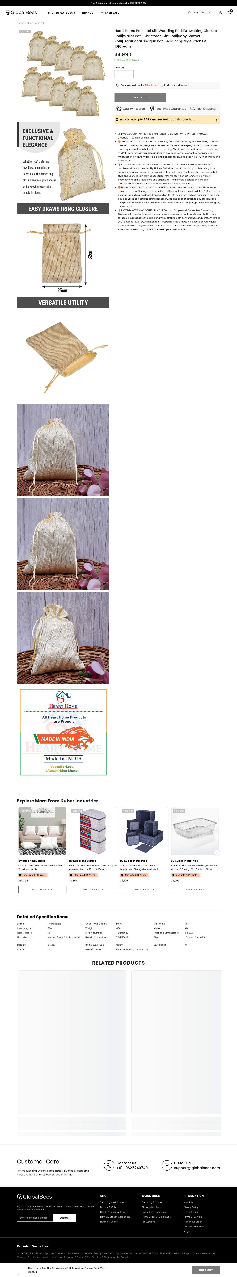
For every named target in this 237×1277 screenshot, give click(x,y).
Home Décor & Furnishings (175, 1253)
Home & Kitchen (26, 1253)
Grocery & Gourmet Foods (144, 1253)
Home (20, 23)
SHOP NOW (140, 3)
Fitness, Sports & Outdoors (50, 1253)
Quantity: (120, 67)
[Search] (199, 12)
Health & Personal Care (79, 1253)
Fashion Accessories (39, 1257)
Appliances (122, 1253)
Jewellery (57, 1257)
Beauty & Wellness (104, 1253)
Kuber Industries (33, 861)
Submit (65, 1218)
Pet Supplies (123, 1257)
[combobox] (202, 12)
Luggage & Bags (73, 1257)
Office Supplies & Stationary (100, 1257)
